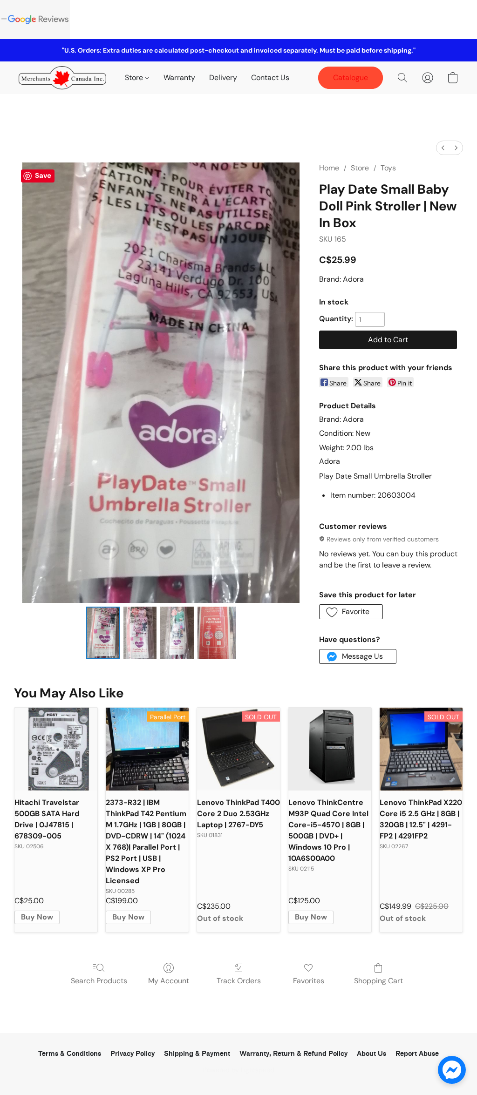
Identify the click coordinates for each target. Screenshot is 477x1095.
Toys (388, 168)
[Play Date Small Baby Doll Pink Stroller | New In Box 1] (140, 633)
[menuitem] (443, 148)
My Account (168, 981)
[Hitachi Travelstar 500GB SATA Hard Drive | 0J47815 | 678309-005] (55, 749)
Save (43, 175)
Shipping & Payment (197, 1054)
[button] (62, 77)
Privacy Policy (132, 1054)
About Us (371, 1054)
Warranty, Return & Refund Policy (293, 1054)
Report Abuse (417, 1054)
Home (329, 168)
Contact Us (270, 77)
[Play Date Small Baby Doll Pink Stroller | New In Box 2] (177, 633)
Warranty (179, 77)
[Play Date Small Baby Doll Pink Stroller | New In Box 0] (103, 633)
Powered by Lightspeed (238, 1070)
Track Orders (239, 981)
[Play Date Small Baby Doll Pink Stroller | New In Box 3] (217, 633)
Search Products (99, 981)
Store (135, 77)
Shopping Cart (378, 981)
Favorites (308, 981)
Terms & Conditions (69, 1054)
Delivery (223, 77)
